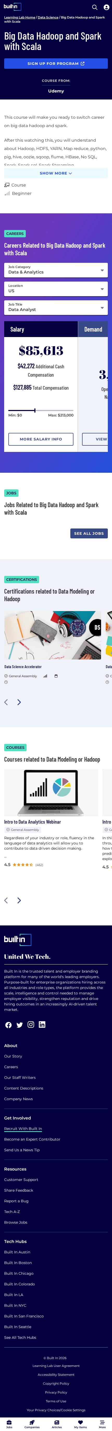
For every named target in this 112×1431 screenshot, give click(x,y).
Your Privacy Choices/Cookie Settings (56, 1410)
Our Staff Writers (20, 1077)
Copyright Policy (56, 1383)
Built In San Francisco (24, 1316)
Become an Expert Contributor (32, 1139)
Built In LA (13, 1294)
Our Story (13, 1056)
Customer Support (21, 1179)
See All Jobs (89, 533)
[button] (6, 702)
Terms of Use (56, 1401)
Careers (11, 1067)
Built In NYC (15, 1305)
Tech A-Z (12, 1211)
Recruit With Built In (23, 1128)
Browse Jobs (15, 1222)
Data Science (48, 17)
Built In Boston (18, 1262)
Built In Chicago (19, 1273)
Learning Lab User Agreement (56, 1366)
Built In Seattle (17, 1326)
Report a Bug (16, 1201)
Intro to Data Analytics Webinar (32, 821)
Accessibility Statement (56, 1375)
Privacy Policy (56, 1392)
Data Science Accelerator (23, 666)
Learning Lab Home (19, 17)
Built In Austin (17, 1252)
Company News (18, 1099)
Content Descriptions (23, 1088)
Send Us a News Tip (22, 1150)
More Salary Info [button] (41, 439)
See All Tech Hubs (20, 1337)
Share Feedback (18, 1190)
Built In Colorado (19, 1284)
